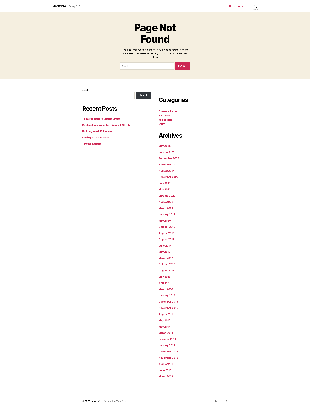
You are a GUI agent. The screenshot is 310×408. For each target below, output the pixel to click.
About (241, 6)
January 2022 (167, 195)
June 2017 (165, 245)
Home (232, 6)
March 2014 (166, 332)
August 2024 (167, 170)
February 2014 (167, 339)
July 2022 (165, 183)
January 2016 (167, 295)
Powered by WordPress (115, 401)
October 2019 (167, 226)
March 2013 (166, 376)
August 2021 (166, 201)
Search (85, 90)
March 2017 (166, 258)
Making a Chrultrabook (95, 137)
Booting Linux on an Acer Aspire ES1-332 (106, 125)
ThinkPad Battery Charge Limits (101, 118)
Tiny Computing (91, 143)
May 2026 (165, 145)
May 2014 (164, 326)
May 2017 (164, 251)
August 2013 (166, 364)
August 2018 (166, 233)
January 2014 (167, 345)
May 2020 (165, 220)
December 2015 (168, 301)
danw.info (59, 6)
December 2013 (168, 351)
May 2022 (165, 189)
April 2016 (165, 283)
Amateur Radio (168, 111)
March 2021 (166, 208)
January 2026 (167, 152)
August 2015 (166, 314)
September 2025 (169, 158)
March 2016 (166, 289)
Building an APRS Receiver (98, 131)
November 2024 (168, 164)
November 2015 (168, 307)
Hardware (164, 115)
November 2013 (168, 357)
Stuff (162, 123)
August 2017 (166, 239)
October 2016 (167, 264)
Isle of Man (165, 119)
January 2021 (167, 214)
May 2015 (164, 320)
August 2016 (166, 270)
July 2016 (165, 276)
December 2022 (168, 177)
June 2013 (165, 370)
